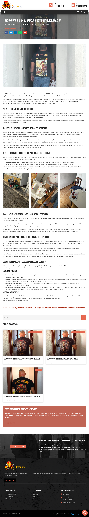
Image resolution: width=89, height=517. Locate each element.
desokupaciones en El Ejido (16, 277)
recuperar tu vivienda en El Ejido (45, 296)
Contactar (11, 423)
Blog (10, 24)
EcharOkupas (63, 308)
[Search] (83, 317)
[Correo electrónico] (73, 5)
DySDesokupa (55, 308)
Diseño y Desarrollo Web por (60, 514)
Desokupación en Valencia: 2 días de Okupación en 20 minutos (22, 397)
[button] (3, 12)
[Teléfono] (50, 5)
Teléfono (56, 4)
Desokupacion (47, 308)
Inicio (6, 24)
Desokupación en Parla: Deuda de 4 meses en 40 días (62, 359)
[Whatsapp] (81, 12)
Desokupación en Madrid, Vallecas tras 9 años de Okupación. (22, 359)
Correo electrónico (80, 4)
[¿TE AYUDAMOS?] (85, 513)
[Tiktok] (85, 12)
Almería (15, 24)
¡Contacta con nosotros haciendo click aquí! (16, 300)
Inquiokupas (70, 308)
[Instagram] (78, 12)
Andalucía (20, 308)
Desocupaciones (27, 308)
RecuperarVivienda (79, 308)
